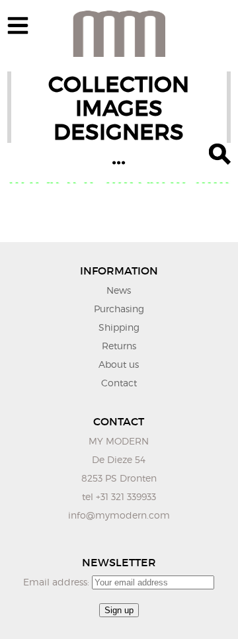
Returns (119, 345)
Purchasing (119, 308)
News (118, 290)
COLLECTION (118, 84)
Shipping (119, 327)
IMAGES (119, 108)
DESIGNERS (119, 132)
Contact (119, 382)
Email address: (57, 581)
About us (119, 364)
